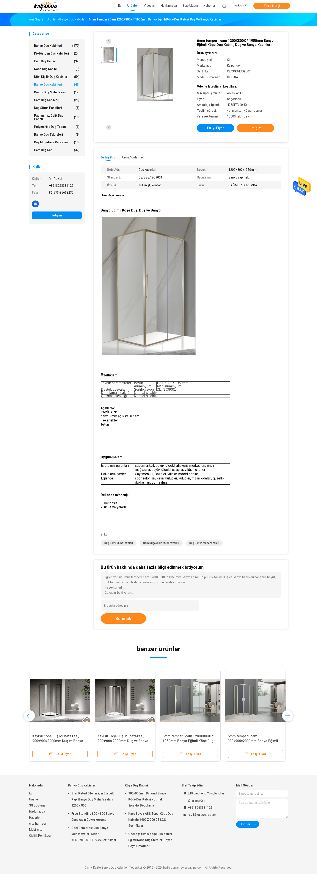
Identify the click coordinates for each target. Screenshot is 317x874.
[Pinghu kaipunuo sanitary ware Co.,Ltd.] (46, 6)
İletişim (57, 215)
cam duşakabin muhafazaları (161, 543)
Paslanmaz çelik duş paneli (57, 117)
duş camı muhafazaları (118, 543)
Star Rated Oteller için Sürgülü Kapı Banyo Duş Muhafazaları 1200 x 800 (93, 799)
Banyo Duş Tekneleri (57, 134)
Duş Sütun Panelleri (57, 108)
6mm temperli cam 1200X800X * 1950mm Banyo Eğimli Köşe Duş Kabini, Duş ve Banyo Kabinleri (187, 741)
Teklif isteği (272, 6)
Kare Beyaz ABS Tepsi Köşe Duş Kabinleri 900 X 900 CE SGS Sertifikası (150, 819)
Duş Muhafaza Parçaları (57, 142)
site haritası (37, 823)
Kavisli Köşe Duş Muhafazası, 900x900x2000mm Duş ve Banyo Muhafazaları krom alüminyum (57, 741)
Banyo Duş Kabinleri (57, 45)
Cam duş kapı (57, 150)
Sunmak (123, 618)
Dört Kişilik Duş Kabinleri (57, 76)
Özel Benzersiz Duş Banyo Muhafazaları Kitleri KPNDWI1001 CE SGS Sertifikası (93, 834)
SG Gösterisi (37, 805)
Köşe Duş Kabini (57, 69)
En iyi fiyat (215, 128)
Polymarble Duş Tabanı (57, 126)
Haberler (35, 817)
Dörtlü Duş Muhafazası (57, 92)
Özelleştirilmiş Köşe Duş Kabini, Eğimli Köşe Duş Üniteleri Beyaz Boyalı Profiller (150, 840)
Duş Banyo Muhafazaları (204, 543)
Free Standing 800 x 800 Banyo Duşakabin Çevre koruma (93, 816)
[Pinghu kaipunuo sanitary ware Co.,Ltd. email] (35, 203)
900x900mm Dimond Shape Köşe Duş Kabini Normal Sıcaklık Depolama (147, 799)
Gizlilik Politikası (40, 835)
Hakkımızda (37, 811)
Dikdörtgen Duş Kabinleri (57, 53)
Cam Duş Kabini (57, 61)
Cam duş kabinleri (57, 100)
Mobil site (35, 829)
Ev (30, 793)
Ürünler (34, 799)
